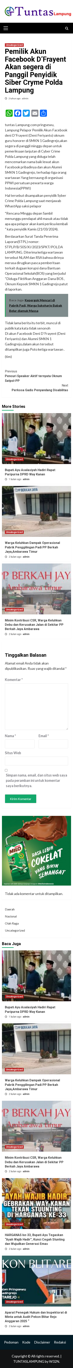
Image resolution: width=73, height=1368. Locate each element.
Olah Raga (12, 923)
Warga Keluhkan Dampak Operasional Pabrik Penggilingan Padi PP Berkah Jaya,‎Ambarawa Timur (32, 547)
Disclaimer (42, 1342)
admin (25, 98)
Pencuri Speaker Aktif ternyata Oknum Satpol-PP (33, 376)
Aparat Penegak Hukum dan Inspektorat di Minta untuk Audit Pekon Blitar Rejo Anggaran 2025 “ (36, 1317)
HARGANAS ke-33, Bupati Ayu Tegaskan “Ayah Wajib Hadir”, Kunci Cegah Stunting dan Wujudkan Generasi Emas (35, 1239)
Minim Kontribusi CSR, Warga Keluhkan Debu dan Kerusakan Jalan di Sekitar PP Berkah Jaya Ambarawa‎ (34, 625)
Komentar (14, 679)
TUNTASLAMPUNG (29, 1361)
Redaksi (60, 1342)
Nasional (11, 916)
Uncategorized (14, 45)
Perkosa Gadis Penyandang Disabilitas (40, 388)
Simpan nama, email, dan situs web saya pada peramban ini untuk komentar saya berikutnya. (36, 780)
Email (44, 736)
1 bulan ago (15, 479)
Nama (10, 736)
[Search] (66, 28)
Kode (26, 1342)
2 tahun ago (15, 98)
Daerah (10, 909)
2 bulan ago (15, 556)
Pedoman (11, 1342)
